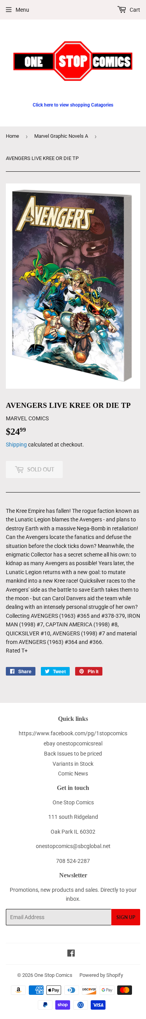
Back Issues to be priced (73, 753)
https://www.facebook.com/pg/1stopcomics (73, 733)
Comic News (73, 773)
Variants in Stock (73, 764)
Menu (22, 10)
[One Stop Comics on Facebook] (71, 954)
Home (12, 136)
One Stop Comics (53, 975)
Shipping (16, 444)
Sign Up (125, 917)
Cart (134, 10)
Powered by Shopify (101, 975)
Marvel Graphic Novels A (61, 136)
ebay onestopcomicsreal (73, 743)
